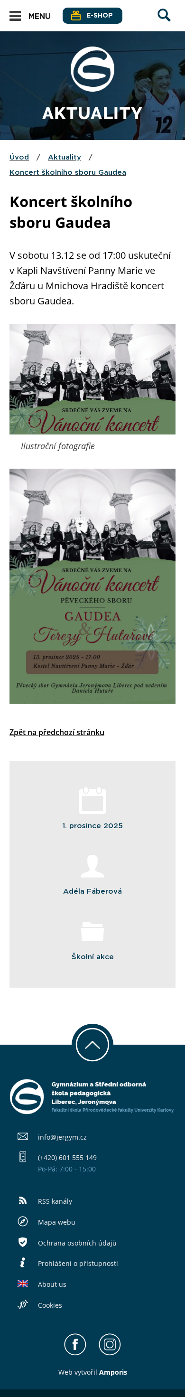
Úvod (19, 157)
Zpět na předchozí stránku (56, 732)
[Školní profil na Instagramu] (109, 1353)
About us (52, 1284)
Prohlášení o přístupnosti (78, 1263)
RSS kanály (55, 1201)
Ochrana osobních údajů (77, 1242)
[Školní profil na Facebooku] (75, 1353)
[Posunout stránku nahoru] (92, 1045)
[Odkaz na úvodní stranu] (92, 89)
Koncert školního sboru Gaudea (67, 172)
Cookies (50, 1305)
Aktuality (64, 157)
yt (80, 1372)
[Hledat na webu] (164, 24)
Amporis (113, 1372)
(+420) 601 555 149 (67, 1157)
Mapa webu (56, 1222)
